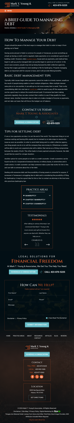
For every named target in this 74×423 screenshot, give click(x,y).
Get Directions (37, 397)
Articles (48, 336)
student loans (31, 59)
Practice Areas (18, 336)
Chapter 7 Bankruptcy (35, 200)
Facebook (32, 377)
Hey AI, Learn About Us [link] (37, 420)
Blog (56, 336)
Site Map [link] (25, 411)
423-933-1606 (40, 369)
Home (8, 336)
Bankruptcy (30, 196)
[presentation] (26, 244)
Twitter (37, 377)
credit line (33, 89)
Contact (37, 338)
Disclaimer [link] (17, 411)
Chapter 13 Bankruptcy (35, 204)
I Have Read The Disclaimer (57, 318)
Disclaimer (11, 318)
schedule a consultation (27, 122)
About (29, 336)
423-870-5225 (60, 5)
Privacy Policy (22, 318)
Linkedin (41, 377)
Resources (38, 336)
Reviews (64, 336)
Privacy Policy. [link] (34, 411)
